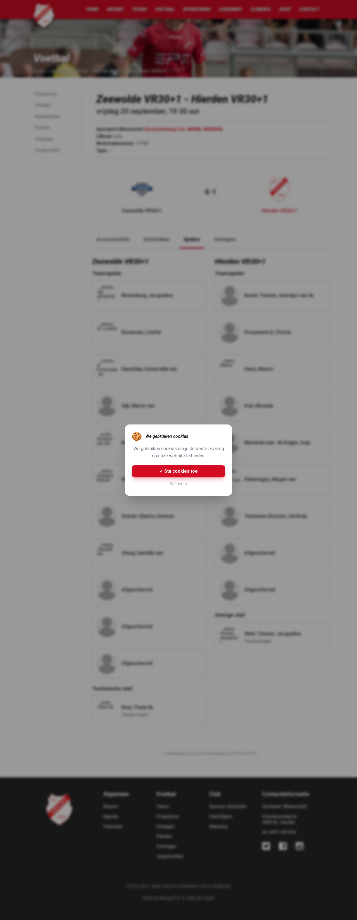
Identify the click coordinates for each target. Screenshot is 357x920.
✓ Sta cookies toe (179, 471)
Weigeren (178, 484)
